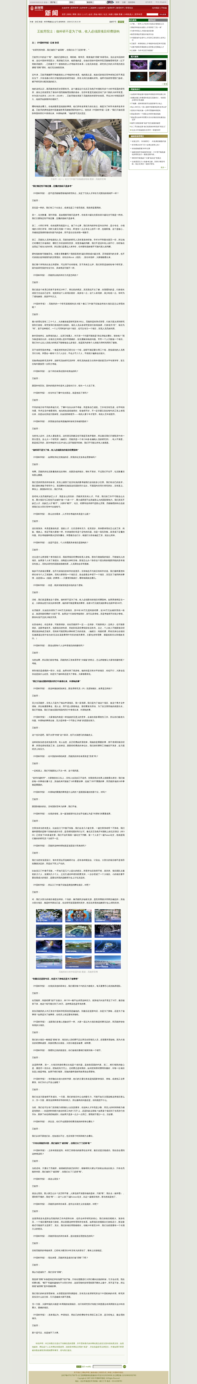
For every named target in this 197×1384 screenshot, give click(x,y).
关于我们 (77, 1372)
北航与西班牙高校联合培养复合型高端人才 (147, 47)
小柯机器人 (128, 14)
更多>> (163, 167)
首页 (64, 14)
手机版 (164, 8)
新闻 (69, 14)
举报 (109, 1372)
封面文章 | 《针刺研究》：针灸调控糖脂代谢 (149, 141)
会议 (90, 14)
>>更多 (165, 84)
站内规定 (156, 8)
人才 (85, 14)
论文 (105, 14)
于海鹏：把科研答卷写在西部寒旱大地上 (146, 104)
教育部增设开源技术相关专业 (142, 34)
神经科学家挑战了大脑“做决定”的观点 (146, 158)
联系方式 (102, 1372)
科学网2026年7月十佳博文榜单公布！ (146, 145)
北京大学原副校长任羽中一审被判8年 (146, 130)
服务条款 (94, 1372)
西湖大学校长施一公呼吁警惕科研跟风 (146, 110)
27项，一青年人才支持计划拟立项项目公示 (147, 24)
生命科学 (65, 8)
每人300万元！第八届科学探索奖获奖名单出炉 (149, 107)
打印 (78, 1367)
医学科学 (74, 8)
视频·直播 (118, 14)
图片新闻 (134, 57)
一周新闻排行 (134, 89)
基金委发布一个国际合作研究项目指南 (146, 114)
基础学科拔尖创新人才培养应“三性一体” (146, 27)
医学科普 (138, 14)
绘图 (111, 14)
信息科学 (102, 8)
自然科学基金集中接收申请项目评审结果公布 (148, 94)
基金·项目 (98, 14)
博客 (74, 14)
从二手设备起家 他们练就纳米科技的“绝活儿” (148, 127)
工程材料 (93, 8)
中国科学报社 (118, 1372)
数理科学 (120, 8)
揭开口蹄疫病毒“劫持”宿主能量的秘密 (145, 123)
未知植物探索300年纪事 (141, 149)
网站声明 (85, 1372)
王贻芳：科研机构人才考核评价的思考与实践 (148, 44)
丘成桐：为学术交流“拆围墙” (142, 50)
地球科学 (111, 8)
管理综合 (129, 8)
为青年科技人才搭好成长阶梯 (142, 31)
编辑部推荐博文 (137, 136)
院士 (80, 14)
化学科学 (84, 8)
